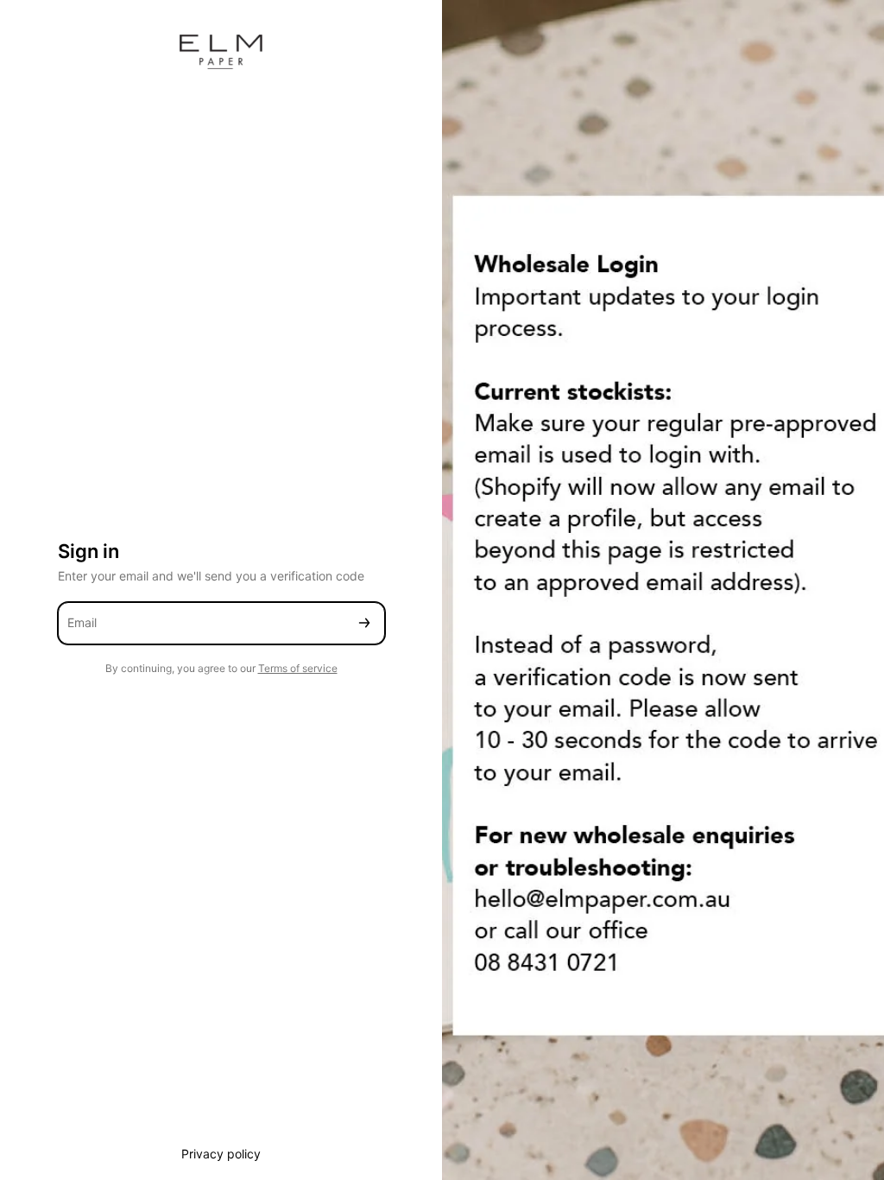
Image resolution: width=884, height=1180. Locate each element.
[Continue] (364, 623)
